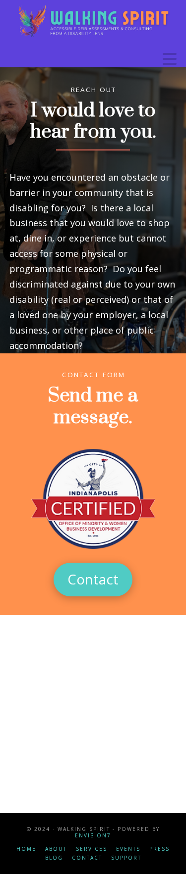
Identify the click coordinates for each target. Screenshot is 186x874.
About (56, 849)
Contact (87, 858)
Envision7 (93, 835)
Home (26, 849)
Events (128, 849)
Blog (54, 858)
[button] (170, 59)
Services (91, 849)
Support (126, 858)
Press (159, 849)
